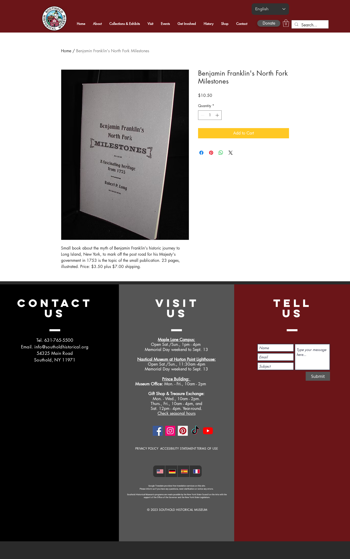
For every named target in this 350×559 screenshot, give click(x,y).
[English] (159, 471)
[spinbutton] (209, 115)
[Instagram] (170, 431)
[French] (195, 471)
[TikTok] (195, 431)
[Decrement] (202, 115)
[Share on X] (231, 153)
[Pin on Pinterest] (211, 153)
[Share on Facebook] (201, 153)
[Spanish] (183, 471)
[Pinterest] (183, 431)
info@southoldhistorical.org (61, 347)
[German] (171, 471)
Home (66, 51)
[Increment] (217, 115)
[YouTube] (208, 431)
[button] (286, 23)
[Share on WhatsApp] (221, 153)
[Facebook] (158, 431)
